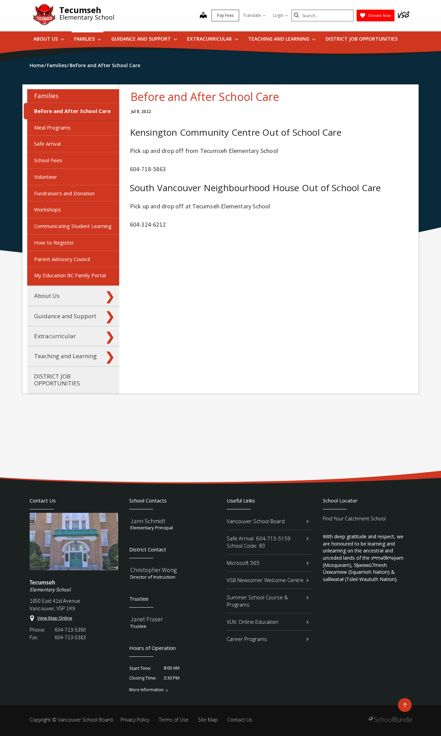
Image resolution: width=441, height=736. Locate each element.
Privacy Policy (135, 719)
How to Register (54, 242)
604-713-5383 (70, 637)
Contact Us (239, 719)
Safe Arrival (47, 143)
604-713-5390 (70, 629)
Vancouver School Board (256, 521)
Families (85, 38)
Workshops (47, 209)
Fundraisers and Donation (64, 193)
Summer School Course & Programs (257, 601)
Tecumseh (80, 9)
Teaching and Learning (279, 38)
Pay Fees (225, 15)
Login (278, 15)
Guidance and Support (141, 38)
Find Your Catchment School (354, 518)
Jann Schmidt (147, 521)
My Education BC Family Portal (70, 275)
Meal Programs (52, 127)
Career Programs (247, 638)
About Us (46, 38)
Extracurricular (210, 38)
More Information (146, 690)
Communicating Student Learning (73, 225)
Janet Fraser (146, 619)
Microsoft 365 (243, 562)
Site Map (208, 719)
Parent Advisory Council (62, 259)
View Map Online (54, 618)
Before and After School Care (72, 110)
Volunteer (45, 176)
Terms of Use (173, 719)
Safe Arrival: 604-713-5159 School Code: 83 (258, 542)
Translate (252, 15)
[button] (110, 96)
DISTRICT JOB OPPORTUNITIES (362, 38)
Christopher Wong (153, 570)
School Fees (48, 160)
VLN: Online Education (252, 621)
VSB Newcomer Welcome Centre (265, 580)
